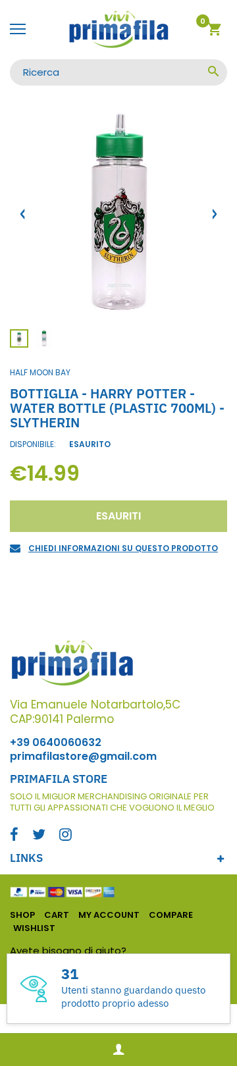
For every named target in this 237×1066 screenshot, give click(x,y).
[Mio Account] (118, 1050)
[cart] (214, 31)
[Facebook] (14, 836)
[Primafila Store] (118, 29)
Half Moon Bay (40, 372)
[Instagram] (65, 836)
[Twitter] (38, 836)
